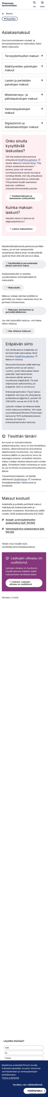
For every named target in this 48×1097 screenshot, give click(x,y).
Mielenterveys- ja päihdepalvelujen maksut (21, 96)
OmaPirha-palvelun (27, 160)
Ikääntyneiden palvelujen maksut (21, 68)
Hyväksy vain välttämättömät (27, 1084)
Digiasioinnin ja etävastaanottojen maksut (21, 125)
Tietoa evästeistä (10, 1078)
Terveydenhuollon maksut (22, 56)
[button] (24, 1048)
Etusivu (9, 13)
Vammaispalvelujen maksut (17, 110)
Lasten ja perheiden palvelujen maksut (18, 82)
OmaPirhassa (20, 479)
